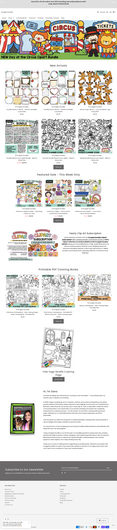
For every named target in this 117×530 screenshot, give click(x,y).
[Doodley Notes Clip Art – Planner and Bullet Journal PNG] (58, 87)
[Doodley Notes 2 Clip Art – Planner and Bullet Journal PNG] (22, 87)
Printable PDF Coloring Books (58, 269)
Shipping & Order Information (14, 494)
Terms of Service (10, 498)
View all (58, 167)
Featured (32, 18)
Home (4, 18)
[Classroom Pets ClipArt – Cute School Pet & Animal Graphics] (88, 193)
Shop (10, 18)
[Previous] (3, 40)
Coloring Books (21, 18)
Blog (62, 18)
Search (7, 502)
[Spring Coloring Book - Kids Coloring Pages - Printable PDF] (94, 287)
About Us (8, 489)
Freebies (41, 18)
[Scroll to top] (113, 525)
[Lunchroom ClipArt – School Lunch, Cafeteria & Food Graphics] (58, 193)
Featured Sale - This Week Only (58, 174)
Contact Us (9, 505)
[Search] (98, 12)
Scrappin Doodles (7, 12)
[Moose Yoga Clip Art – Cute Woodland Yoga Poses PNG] (95, 87)
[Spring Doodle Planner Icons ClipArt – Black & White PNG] (95, 136)
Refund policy (9, 496)
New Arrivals (58, 65)
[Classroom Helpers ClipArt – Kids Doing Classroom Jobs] (29, 193)
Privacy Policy (9, 500)
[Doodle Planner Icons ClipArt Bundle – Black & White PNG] (22, 136)
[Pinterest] (4, 2)
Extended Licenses (52, 18)
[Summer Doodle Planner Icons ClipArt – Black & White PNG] (58, 136)
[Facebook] (1, 2)
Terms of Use (9, 491)
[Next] (114, 40)
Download (58, 379)
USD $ (113, 2)
